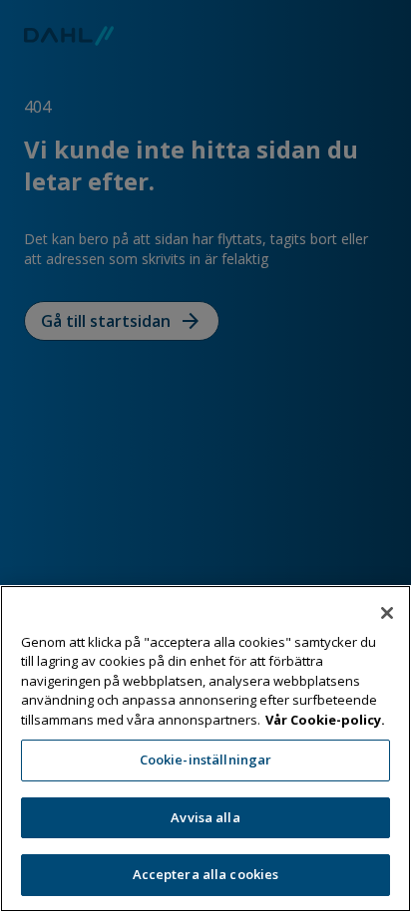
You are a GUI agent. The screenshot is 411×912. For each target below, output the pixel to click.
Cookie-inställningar (206, 759)
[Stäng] (387, 613)
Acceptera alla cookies (206, 874)
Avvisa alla (205, 817)
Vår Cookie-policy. (325, 720)
